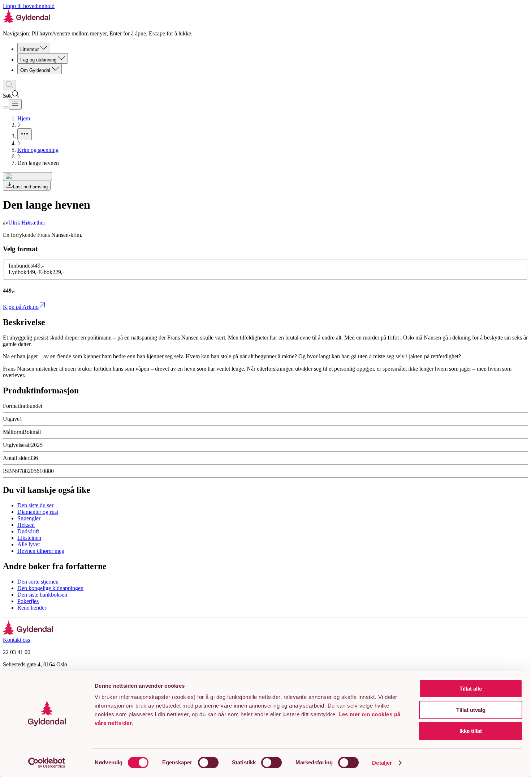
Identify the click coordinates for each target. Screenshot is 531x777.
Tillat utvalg (470, 710)
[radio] (26, 265)
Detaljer (382, 763)
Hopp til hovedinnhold (29, 6)
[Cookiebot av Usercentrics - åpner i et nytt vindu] (46, 762)
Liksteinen (29, 538)
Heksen (26, 525)
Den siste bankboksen (42, 595)
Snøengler (28, 518)
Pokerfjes (28, 601)
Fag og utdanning (38, 60)
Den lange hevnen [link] (38, 163)
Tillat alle (470, 689)
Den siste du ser (35, 505)
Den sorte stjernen (38, 582)
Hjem (23, 118)
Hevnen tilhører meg (40, 551)
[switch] (208, 762)
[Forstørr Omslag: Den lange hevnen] (27, 176)
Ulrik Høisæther (26, 222)
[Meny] (15, 104)
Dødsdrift (28, 531)
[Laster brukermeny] (6, 107)
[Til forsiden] (28, 633)
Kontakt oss (16, 640)
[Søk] (9, 85)
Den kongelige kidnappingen (50, 588)
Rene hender (31, 608)
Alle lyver (28, 544)
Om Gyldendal (35, 70)
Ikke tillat (470, 731)
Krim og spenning (38, 150)
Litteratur (29, 49)
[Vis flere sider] (24, 134)
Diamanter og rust (37, 512)
